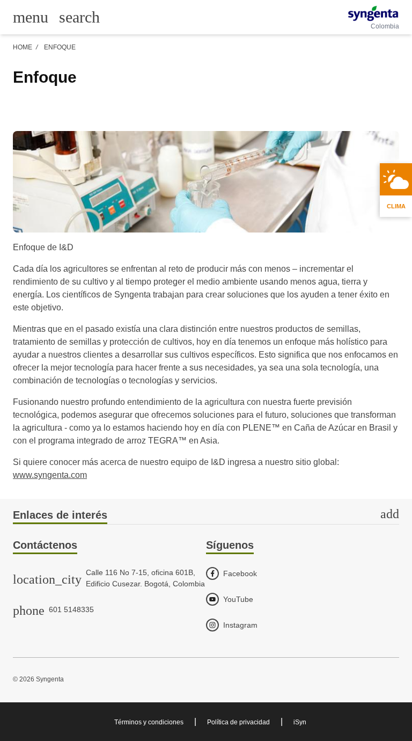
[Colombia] (373, 13)
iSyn (299, 722)
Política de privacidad (238, 722)
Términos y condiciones (148, 722)
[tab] (206, 515)
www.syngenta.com (50, 475)
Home (22, 47)
